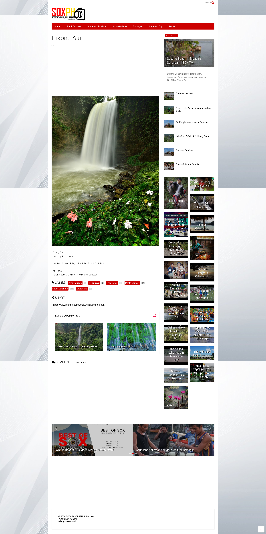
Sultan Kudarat (119, 26)
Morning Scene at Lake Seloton (176, 375)
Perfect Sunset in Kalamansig (202, 273)
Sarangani (138, 26)
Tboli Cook (199, 255)
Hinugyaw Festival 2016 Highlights (202, 316)
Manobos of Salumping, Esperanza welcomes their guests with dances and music (202, 287)
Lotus (170, 404)
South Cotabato (74, 26)
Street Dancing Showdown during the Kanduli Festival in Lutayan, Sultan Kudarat (176, 284)
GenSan (172, 26)
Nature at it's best (184, 93)
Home (57, 26)
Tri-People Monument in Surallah (192, 122)
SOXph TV (170, 35)
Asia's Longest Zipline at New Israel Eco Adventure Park (176, 331)
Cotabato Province (97, 26)
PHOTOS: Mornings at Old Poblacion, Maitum (163, 450)
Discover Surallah (184, 150)
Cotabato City (155, 26)
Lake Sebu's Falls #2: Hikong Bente (77, 346)
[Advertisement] (158, 14)
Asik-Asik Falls (118, 346)
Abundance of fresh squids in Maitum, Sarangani (84, 450)
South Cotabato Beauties (188, 164)
